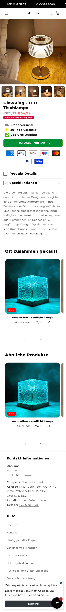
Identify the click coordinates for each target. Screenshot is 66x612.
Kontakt (12, 532)
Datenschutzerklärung (21, 578)
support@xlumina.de (32, 500)
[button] (6, 13)
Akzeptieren (33, 603)
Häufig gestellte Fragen (22, 540)
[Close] (60, 583)
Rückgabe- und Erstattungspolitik (28, 570)
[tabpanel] (33, 51)
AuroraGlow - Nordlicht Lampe (32, 317)
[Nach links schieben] (25, 339)
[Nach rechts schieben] (40, 339)
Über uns (12, 525)
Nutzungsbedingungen (21, 563)
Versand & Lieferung (19, 555)
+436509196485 (29, 504)
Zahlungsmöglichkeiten (22, 547)
